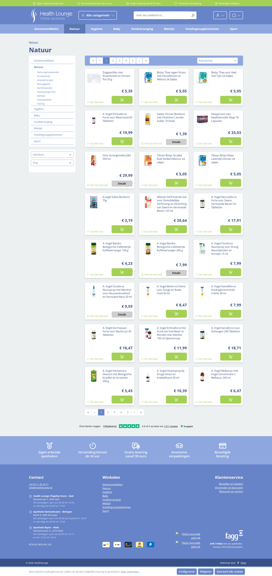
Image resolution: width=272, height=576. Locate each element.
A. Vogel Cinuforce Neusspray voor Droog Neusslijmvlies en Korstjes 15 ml (224, 248)
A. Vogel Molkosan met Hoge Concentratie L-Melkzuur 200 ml (224, 374)
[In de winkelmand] (122, 100)
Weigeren (205, 571)
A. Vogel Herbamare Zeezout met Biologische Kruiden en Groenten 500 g (117, 376)
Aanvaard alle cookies (230, 571)
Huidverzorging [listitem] (111, 499)
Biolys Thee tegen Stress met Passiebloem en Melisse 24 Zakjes (171, 76)
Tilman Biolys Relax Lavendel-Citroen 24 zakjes (223, 159)
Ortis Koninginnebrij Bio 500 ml (117, 157)
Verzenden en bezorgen (229, 487)
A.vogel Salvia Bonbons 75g (116, 198)
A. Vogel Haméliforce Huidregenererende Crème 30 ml (223, 290)
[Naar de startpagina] (50, 15)
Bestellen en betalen (231, 484)
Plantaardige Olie (46, 91)
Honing (41, 103)
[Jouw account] (220, 15)
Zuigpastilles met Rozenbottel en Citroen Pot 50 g (116, 76)
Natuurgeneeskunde (48, 72)
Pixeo (243, 562)
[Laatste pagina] (146, 60)
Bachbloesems (44, 87)
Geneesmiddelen (44, 60)
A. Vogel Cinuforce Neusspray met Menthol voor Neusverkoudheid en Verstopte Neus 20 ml (117, 291)
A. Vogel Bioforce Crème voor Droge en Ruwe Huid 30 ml (171, 290)
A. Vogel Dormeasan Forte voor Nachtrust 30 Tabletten (117, 331)
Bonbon (41, 95)
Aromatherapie (45, 80)
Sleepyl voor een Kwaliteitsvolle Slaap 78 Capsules (225, 117)
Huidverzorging (43, 122)
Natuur (38, 67)
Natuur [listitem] (106, 488)
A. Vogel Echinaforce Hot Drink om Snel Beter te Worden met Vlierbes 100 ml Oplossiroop (171, 333)
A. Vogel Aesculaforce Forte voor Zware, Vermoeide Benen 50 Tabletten (224, 202)
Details (176, 142)
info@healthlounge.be (40, 487)
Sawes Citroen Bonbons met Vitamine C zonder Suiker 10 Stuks (171, 117)
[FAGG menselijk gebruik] (188, 536)
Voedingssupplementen (48, 134)
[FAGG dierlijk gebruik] (188, 545)
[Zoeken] (193, 15)
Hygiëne (39, 109)
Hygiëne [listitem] (107, 492)
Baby (37, 115)
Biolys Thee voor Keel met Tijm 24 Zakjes (223, 74)
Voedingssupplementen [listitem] (116, 507)
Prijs (35, 163)
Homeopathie (44, 99)
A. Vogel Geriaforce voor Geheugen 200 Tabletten (225, 329)
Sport (37, 141)
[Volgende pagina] (139, 60)
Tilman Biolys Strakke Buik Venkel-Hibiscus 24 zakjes (171, 159)
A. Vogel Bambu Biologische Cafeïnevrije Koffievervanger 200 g (171, 247)
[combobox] (161, 15)
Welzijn (38, 128)
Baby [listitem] (105, 496)
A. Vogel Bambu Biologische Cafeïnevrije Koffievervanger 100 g (117, 247)
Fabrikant (38, 154)
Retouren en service (231, 491)
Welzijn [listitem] (106, 503)
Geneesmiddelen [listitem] (112, 484)
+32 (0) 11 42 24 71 (38, 484)
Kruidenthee (43, 76)
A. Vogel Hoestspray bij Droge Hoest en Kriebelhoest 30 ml (170, 374)
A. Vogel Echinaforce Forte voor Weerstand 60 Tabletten (117, 117)
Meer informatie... (130, 571)
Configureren (187, 571)
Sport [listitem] (105, 511)
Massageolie (43, 83)
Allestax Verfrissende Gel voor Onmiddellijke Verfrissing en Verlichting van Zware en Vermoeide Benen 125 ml (172, 204)
